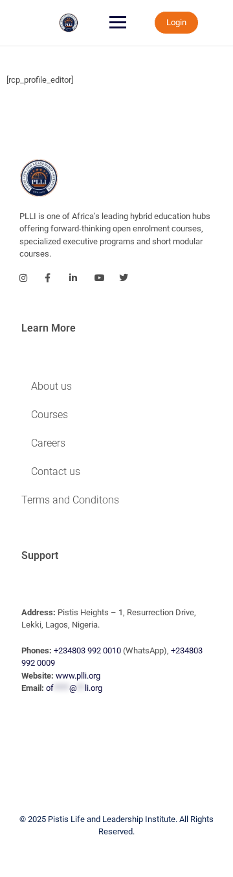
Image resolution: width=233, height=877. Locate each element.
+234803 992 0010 (87, 650)
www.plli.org (78, 676)
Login (176, 22)
